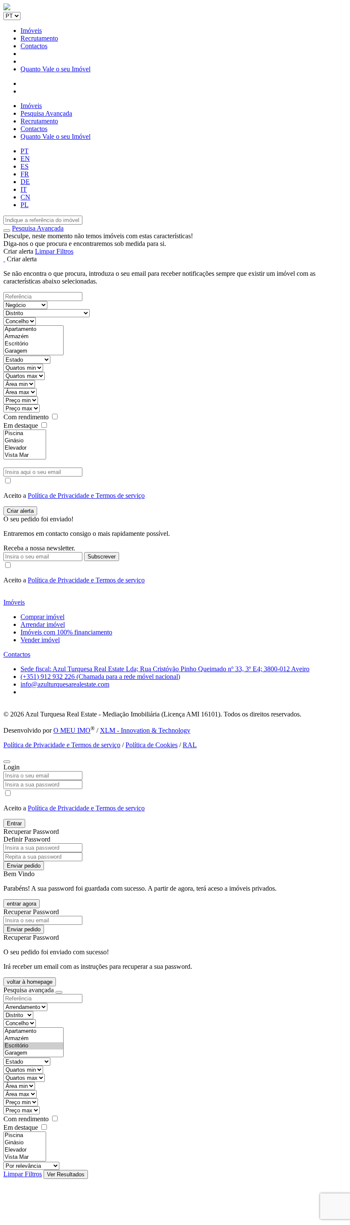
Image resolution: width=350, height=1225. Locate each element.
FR (24, 174)
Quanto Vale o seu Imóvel (55, 69)
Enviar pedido (24, 865)
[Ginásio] (25, 440)
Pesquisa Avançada (46, 113)
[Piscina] (25, 433)
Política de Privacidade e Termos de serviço (86, 495)
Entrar (14, 823)
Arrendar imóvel (42, 624)
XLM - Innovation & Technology (145, 730)
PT (24, 151)
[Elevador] (25, 448)
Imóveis (31, 30)
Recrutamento (39, 38)
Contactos (33, 46)
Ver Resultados (66, 1174)
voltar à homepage (29, 982)
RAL (190, 744)
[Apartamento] (33, 329)
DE (25, 181)
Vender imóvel (40, 639)
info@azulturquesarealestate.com (64, 684)
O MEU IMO (71, 730)
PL (24, 204)
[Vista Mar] (25, 455)
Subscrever (102, 556)
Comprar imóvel (42, 616)
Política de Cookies (151, 744)
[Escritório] (33, 344)
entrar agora (21, 903)
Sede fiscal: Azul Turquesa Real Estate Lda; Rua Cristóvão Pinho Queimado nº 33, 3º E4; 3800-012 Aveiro (164, 668)
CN (25, 197)
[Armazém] (33, 336)
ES (24, 166)
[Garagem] (33, 351)
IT (23, 189)
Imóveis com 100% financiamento (66, 632)
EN (25, 158)
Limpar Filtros (54, 251)
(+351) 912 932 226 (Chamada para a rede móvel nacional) (100, 676)
